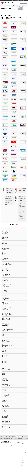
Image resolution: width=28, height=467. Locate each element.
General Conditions (25, 465)
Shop (15, 0)
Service (18, 0)
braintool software (18, 443)
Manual (11, 447)
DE (25, 0)
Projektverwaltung (24, 458)
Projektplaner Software (24, 455)
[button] (13, 5)
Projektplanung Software (24, 457)
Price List (12, 446)
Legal (21, 465)
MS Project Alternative (23, 446)
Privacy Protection (18, 465)
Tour (13, 0)
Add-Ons (12, 445)
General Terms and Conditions (18, 447)
